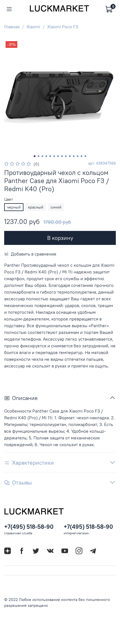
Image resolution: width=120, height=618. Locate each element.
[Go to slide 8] (62, 156)
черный (14, 207)
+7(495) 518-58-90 (29, 526)
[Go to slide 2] (38, 156)
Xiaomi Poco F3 (62, 26)
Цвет (8, 199)
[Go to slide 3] (42, 156)
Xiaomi (33, 26)
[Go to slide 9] (66, 156)
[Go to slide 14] (85, 156)
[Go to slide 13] (81, 156)
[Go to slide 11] (74, 156)
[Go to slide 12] (77, 156)
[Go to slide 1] (34, 156)
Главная (12, 26)
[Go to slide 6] (54, 156)
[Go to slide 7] (58, 156)
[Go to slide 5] (50, 156)
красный (35, 207)
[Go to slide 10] (70, 156)
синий (56, 207)
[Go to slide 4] (46, 156)
